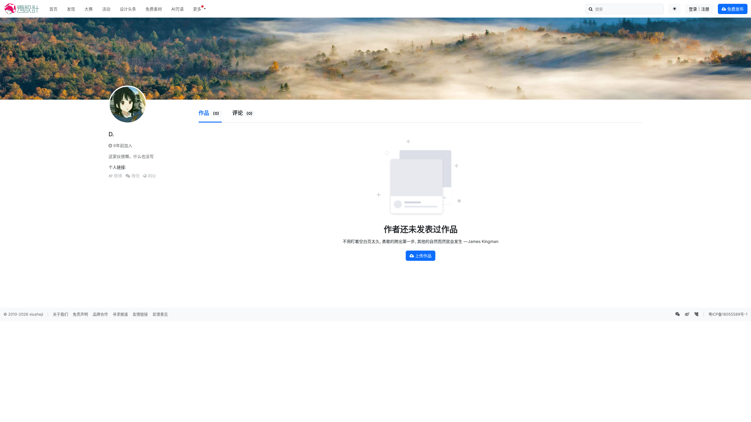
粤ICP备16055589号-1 (727, 314)
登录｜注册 (699, 8)
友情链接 (140, 314)
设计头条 (128, 8)
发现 (71, 8)
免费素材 (154, 8)
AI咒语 (177, 8)
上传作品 (423, 255)
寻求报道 (120, 314)
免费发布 (735, 8)
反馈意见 (160, 314)
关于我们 (60, 314)
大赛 (88, 8)
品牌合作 (100, 314)
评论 (242, 113)
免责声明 (80, 314)
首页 (53, 8)
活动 (106, 8)
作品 (209, 113)
